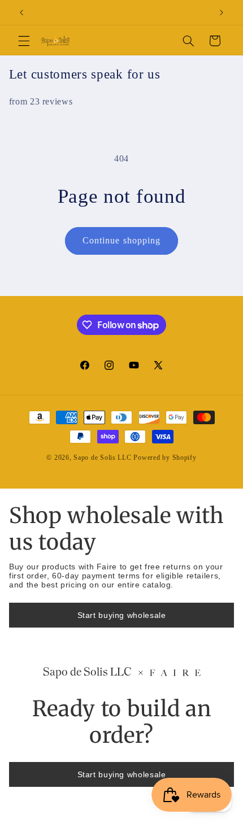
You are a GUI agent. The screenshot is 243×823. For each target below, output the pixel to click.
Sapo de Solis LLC (102, 457)
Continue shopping (121, 240)
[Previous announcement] (21, 12)
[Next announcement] (221, 12)
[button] (24, 41)
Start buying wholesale (121, 615)
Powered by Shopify (164, 457)
